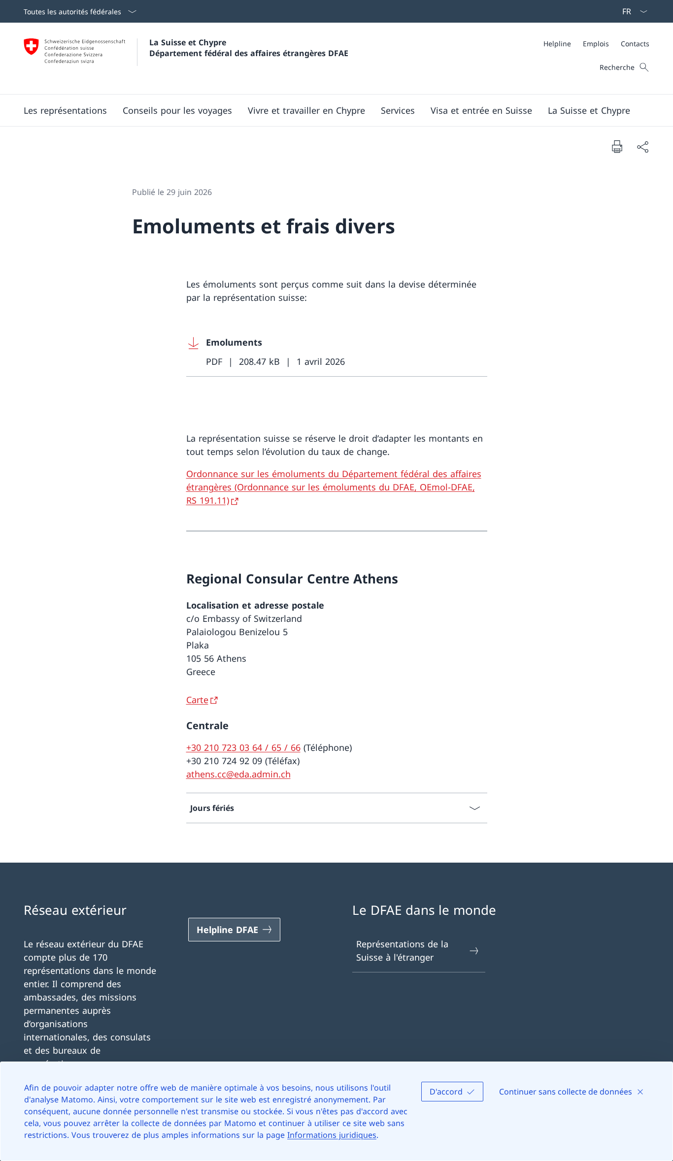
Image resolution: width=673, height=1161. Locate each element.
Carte (197, 700)
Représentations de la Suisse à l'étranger (402, 950)
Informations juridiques (331, 1134)
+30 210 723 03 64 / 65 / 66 (243, 747)
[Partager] (642, 146)
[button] (65, 110)
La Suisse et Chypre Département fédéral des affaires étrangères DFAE (248, 48)
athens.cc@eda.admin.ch (238, 774)
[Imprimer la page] (617, 146)
